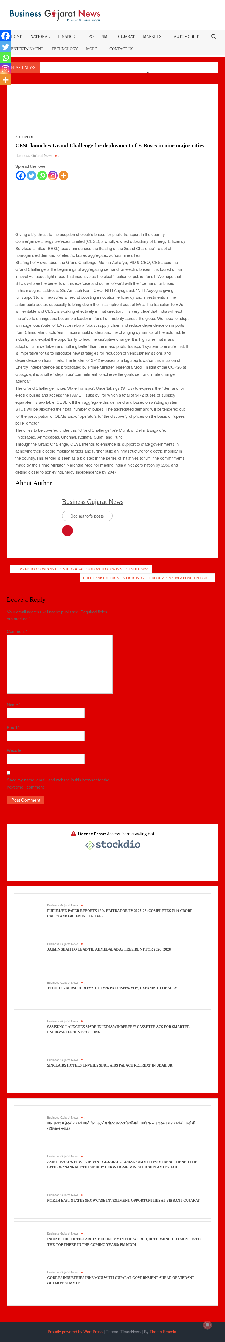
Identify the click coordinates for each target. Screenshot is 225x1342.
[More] (63, 175)
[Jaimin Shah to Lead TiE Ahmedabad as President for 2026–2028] (32, 949)
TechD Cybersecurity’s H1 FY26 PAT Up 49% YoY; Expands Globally (112, 988)
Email (13, 727)
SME (106, 37)
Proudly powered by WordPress (75, 1331)
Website (14, 750)
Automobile (186, 37)
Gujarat (126, 37)
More (91, 49)
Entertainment (27, 49)
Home (16, 37)
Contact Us (121, 49)
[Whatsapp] (42, 175)
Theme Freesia (163, 1331)
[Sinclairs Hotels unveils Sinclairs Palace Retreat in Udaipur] (32, 1065)
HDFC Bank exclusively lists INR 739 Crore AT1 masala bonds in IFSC (145, 577)
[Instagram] (53, 175)
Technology (65, 49)
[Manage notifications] (207, 1325)
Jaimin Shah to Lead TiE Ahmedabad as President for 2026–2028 (109, 949)
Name (14, 704)
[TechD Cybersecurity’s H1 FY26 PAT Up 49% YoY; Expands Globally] (32, 988)
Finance (66, 37)
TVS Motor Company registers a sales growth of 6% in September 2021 (83, 569)
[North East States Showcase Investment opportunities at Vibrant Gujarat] (32, 1200)
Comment (17, 631)
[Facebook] (21, 175)
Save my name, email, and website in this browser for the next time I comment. (58, 783)
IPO (90, 37)
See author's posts (87, 516)
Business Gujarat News (34, 155)
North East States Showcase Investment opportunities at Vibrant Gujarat (123, 1200)
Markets (152, 37)
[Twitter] (31, 175)
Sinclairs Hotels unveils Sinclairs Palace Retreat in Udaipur (109, 1065)
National (40, 37)
